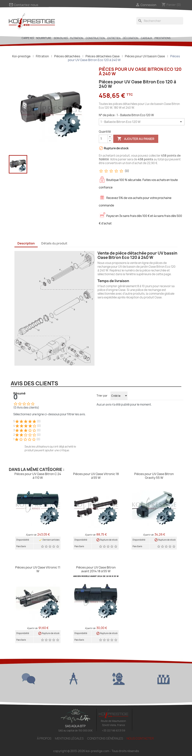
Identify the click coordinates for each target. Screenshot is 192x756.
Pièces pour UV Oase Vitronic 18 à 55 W (96, 476)
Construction (95, 38)
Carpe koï (28, 38)
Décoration (130, 38)
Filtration (76, 38)
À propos (44, 738)
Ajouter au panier (135, 138)
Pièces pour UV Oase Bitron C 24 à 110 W (37, 476)
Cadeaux (146, 38)
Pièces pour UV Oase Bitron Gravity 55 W (154, 476)
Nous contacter (140, 738)
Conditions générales (105, 738)
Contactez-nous (23, 5)
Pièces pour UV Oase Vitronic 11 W (37, 569)
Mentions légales (69, 738)
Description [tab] (26, 243)
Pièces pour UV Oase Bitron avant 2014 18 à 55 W (96, 569)
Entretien (113, 38)
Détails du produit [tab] (54, 243)
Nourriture (43, 38)
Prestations (162, 38)
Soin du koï (61, 38)
